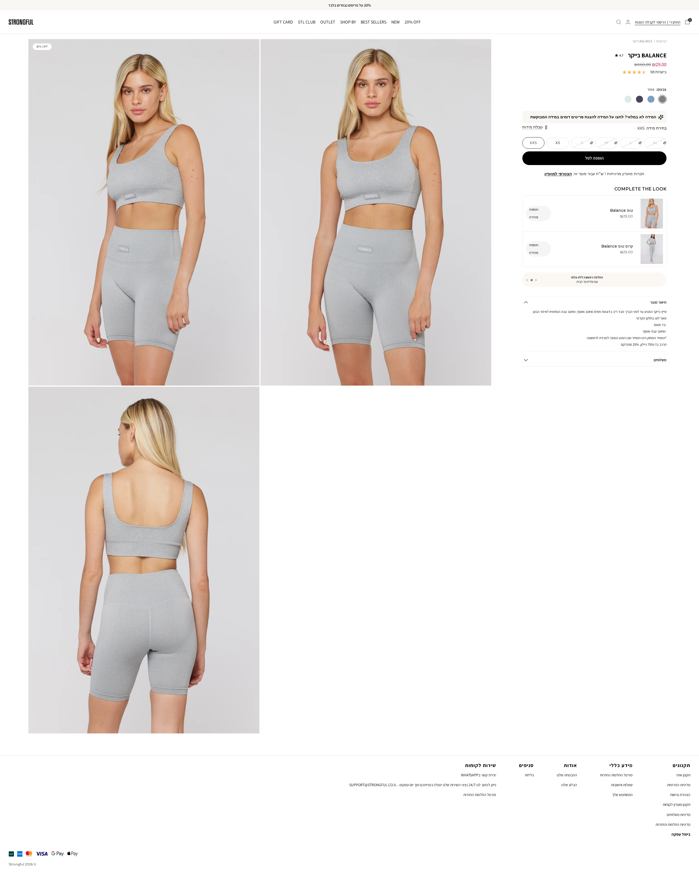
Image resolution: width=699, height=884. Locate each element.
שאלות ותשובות (622, 784)
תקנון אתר (683, 775)
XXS (533, 142)
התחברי (674, 22)
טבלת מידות (532, 127)
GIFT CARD (283, 22)
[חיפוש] (618, 22)
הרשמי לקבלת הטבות (650, 22)
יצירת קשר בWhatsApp (478, 775)
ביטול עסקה (680, 834)
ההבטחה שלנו (567, 775)
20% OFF (413, 22)
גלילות (529, 775)
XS (557, 142)
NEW (395, 22)
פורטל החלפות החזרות (616, 775)
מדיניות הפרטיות (678, 784)
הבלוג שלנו (569, 784)
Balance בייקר (643, 55)
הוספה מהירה (533, 213)
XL (655, 142)
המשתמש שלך (622, 794)
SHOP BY (348, 22)
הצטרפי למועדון (558, 173)
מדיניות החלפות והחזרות (673, 824)
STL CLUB (306, 22)
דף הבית (661, 41)
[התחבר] (628, 22)
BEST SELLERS (373, 22)
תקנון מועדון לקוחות (676, 804)
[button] (536, 280)
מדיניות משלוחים (678, 814)
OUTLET (327, 22)
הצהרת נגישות (680, 794)
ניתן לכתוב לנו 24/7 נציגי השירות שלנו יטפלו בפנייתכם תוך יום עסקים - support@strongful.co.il (422, 784)
